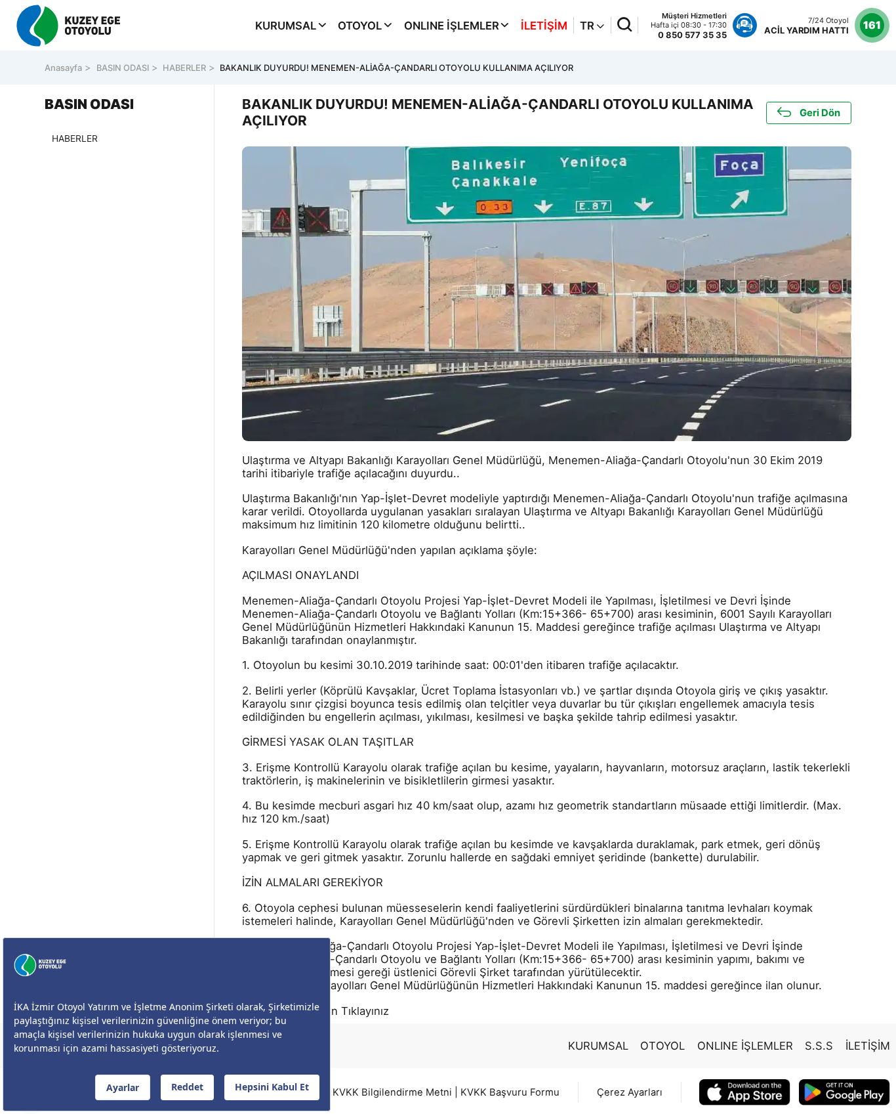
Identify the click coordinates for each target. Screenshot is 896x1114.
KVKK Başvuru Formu (510, 1092)
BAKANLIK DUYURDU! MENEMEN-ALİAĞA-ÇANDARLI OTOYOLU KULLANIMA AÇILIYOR (396, 67)
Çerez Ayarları (629, 1092)
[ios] (744, 1092)
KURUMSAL (285, 25)
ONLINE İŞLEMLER (451, 25)
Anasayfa (63, 67)
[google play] (844, 1092)
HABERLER (184, 67)
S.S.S (819, 1045)
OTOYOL (360, 25)
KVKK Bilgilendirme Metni (392, 1092)
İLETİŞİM (544, 25)
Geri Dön (820, 113)
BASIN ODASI (122, 67)
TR (588, 25)
